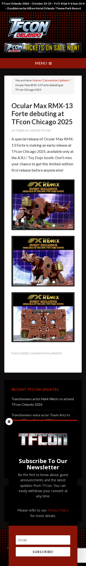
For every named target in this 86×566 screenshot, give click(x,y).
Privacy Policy (58, 510)
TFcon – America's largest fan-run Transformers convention (43, 29)
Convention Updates (46, 353)
